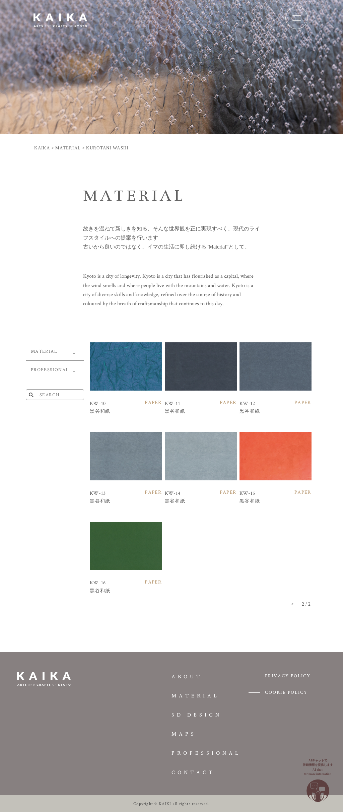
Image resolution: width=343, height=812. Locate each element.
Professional (50, 369)
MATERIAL (44, 351)
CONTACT (193, 772)
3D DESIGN (197, 714)
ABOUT (187, 676)
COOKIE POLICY (286, 692)
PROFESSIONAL (206, 752)
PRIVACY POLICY (288, 676)
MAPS (184, 733)
